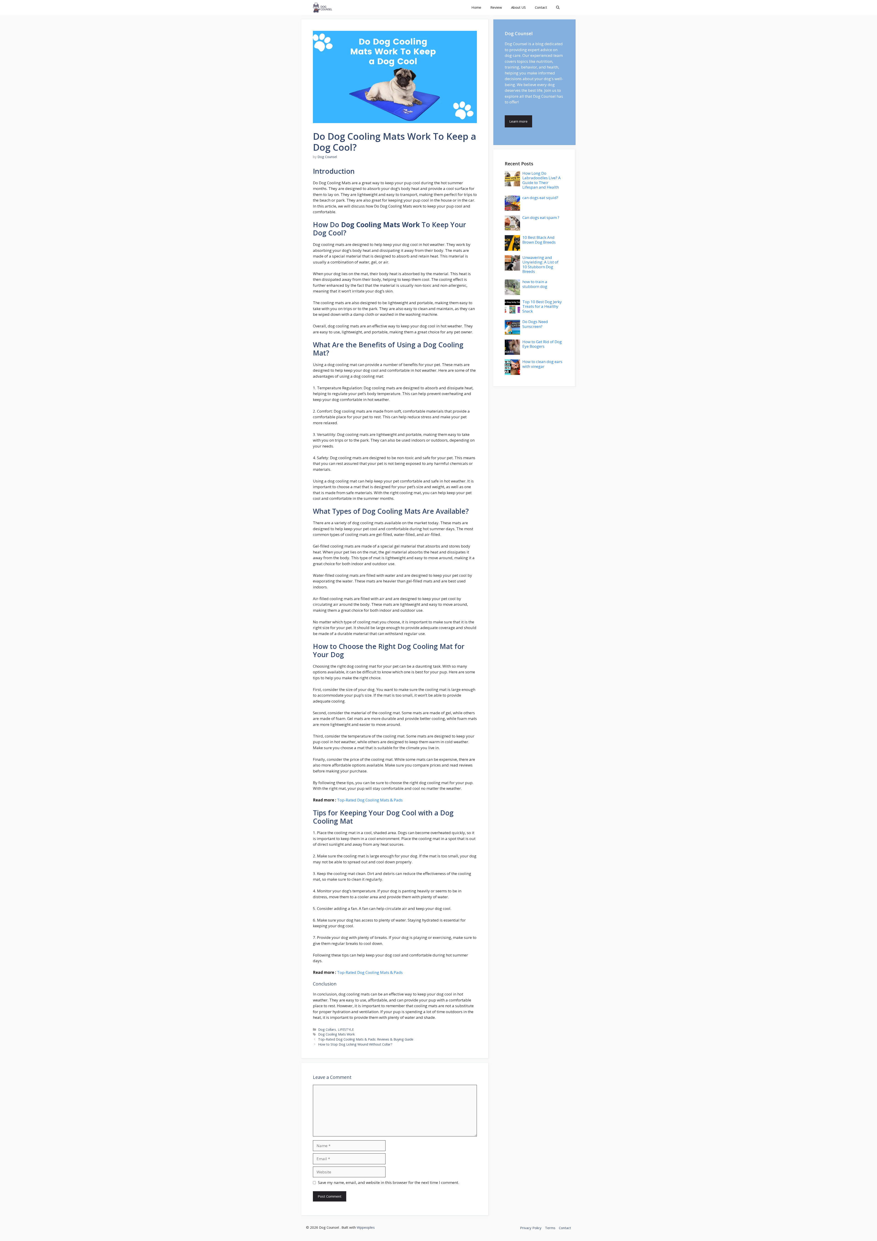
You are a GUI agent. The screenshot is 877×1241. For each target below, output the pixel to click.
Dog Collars (327, 1029)
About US (518, 7)
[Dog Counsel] (322, 7)
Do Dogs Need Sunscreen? (535, 324)
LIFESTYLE (346, 1029)
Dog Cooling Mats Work (336, 1034)
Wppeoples (366, 1227)
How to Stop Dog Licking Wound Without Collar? (355, 1044)
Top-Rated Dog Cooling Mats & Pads (370, 800)
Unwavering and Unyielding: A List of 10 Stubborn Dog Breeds (540, 264)
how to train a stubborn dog (534, 284)
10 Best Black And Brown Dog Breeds (539, 240)
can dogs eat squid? (540, 197)
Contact (541, 7)
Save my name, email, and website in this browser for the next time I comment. (388, 1182)
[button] (558, 7)
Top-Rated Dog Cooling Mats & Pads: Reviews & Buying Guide (365, 1039)
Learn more (518, 121)
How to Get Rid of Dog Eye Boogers (542, 344)
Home (476, 7)
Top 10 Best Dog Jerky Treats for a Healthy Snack (542, 306)
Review (496, 7)
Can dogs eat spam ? (540, 217)
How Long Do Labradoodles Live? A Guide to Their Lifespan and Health (541, 180)
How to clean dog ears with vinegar (542, 364)
